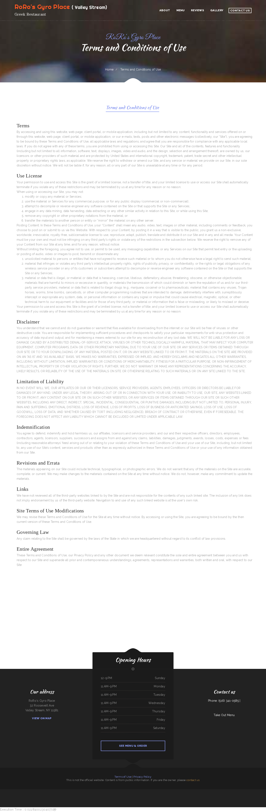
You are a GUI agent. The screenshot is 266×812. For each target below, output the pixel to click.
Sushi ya (117, 791)
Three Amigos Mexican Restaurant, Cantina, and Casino (147, 796)
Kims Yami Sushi (52, 791)
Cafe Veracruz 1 (205, 791)
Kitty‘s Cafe (141, 791)
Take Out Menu (224, 715)
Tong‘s (149, 791)
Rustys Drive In (121, 791)
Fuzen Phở (48, 791)
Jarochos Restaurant (2, 791)
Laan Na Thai (166, 796)
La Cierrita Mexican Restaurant (118, 796)
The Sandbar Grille (146, 791)
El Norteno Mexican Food (232, 791)
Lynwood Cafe (19, 791)
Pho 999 (139, 796)
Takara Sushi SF (96, 791)
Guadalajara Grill (126, 791)
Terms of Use (123, 776)
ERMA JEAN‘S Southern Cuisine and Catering (177, 791)
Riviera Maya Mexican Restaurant (129, 796)
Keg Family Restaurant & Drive (58, 791)
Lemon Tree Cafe (85, 791)
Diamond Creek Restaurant (211, 791)
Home (109, 69)
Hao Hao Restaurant (25, 791)
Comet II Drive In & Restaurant (247, 791)
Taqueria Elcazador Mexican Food (42, 791)
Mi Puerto (7, 791)
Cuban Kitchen (241, 791)
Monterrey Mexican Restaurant (104, 796)
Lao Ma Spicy (217, 791)
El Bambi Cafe (254, 791)
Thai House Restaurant (132, 791)
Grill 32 (155, 796)
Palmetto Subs (201, 791)
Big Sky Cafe (29, 791)
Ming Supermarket (169, 791)
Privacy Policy (142, 776)
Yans (123, 796)
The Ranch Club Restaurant (112, 791)
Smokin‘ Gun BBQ (226, 791)
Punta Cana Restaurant (66, 791)
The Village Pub (221, 791)
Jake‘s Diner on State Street (161, 796)
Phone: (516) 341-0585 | (224, 700)
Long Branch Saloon (259, 791)
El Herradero (135, 796)
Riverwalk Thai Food (111, 796)
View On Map (42, 718)
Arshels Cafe (160, 791)
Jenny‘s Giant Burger (34, 791)
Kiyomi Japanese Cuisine (91, 791)
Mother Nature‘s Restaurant (154, 791)
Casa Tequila (10, 791)
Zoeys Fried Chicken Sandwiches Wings (103, 791)
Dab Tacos (164, 791)
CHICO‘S (237, 791)
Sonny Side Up (71, 791)
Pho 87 (74, 791)
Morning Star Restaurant (79, 791)
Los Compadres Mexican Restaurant (187, 791)
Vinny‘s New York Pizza (195, 791)
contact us (193, 780)
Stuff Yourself (137, 791)
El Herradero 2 (15, 791)
